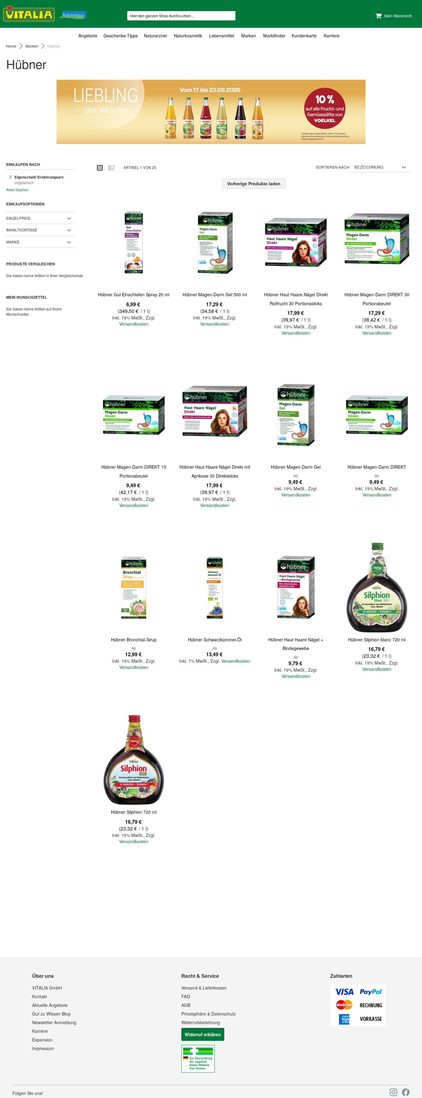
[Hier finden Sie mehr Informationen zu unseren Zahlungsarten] (358, 1024)
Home (11, 46)
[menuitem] (89, 35)
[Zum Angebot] (211, 112)
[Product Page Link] (134, 243)
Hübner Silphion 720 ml (134, 812)
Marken (32, 46)
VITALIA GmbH (47, 988)
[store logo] (45, 12)
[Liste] (111, 167)
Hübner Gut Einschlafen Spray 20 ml (133, 294)
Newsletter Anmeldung (54, 1022)
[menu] (211, 35)
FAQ (185, 996)
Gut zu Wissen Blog (51, 1014)
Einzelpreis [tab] (18, 218)
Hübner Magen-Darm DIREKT (377, 467)
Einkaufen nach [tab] (23, 164)
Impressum (43, 1048)
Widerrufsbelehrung (200, 1022)
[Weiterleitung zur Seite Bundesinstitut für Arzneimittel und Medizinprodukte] (198, 1071)
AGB (185, 1005)
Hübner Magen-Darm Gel (296, 467)
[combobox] (181, 15)
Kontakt (39, 996)
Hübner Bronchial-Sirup (134, 639)
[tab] (211, 36)
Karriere (40, 1031)
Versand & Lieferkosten (204, 988)
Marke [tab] (12, 241)
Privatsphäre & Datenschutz (208, 1014)
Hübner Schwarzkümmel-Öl (215, 639)
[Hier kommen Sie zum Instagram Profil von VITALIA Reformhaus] (393, 1092)
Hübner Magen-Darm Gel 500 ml (215, 294)
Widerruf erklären (203, 1034)
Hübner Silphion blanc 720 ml (377, 639)
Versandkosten (133, 324)
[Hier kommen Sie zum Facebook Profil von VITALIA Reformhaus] (406, 1092)
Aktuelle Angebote (50, 1005)
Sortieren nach (332, 167)
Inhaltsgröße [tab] (21, 229)
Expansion (42, 1040)
